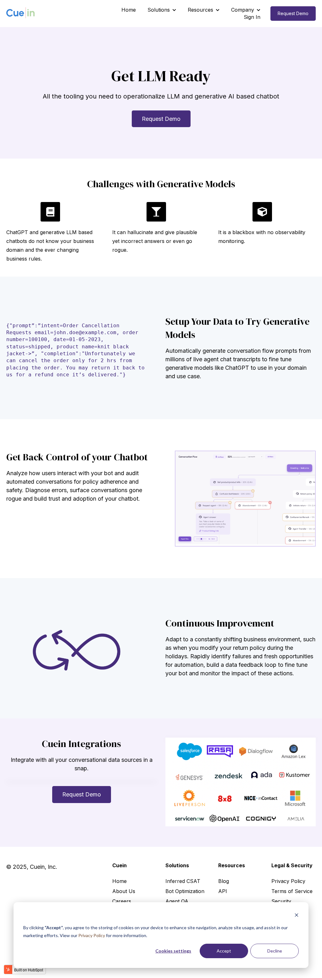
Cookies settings (173, 950)
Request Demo (293, 13)
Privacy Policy (92, 935)
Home (128, 10)
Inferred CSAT (182, 881)
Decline (274, 950)
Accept (224, 950)
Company (242, 10)
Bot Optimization (184, 891)
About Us (123, 891)
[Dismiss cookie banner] (296, 916)
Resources (200, 10)
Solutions (158, 10)
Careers (121, 901)
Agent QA (176, 901)
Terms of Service (292, 891)
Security (281, 901)
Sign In (252, 17)
